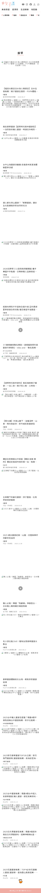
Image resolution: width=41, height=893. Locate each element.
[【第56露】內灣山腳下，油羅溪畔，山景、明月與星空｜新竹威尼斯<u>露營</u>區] (20, 406)
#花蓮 (5, 876)
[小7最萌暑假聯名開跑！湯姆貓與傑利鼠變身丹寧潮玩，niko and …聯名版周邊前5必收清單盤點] (20, 330)
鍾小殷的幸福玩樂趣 (10, 135)
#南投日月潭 (7, 838)
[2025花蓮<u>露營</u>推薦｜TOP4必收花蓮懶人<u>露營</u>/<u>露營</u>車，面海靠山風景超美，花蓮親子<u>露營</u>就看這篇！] (20, 854)
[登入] (34, 4)
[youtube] (23, 4)
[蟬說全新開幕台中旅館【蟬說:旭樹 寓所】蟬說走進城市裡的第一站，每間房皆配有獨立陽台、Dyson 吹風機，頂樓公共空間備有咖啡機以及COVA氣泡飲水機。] (20, 444)
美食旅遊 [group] (6, 9)
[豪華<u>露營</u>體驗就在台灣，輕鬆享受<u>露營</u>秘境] (20, 664)
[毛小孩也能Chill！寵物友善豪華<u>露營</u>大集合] (20, 626)
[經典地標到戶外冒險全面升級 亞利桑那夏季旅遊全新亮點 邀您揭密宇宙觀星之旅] (20, 292)
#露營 (5, 94)
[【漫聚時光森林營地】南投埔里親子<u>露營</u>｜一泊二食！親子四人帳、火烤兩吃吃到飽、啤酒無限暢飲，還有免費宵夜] (20, 368)
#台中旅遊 (6, 799)
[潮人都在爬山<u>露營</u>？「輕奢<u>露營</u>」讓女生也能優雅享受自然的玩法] (20, 187)
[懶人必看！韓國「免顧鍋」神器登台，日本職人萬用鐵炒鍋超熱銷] (20, 588)
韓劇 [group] (32, 15)
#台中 (5, 465)
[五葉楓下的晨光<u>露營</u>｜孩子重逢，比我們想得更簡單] (20, 482)
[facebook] (30, 4)
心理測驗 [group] (6, 15)
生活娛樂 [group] (25, 9)
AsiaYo (5, 726)
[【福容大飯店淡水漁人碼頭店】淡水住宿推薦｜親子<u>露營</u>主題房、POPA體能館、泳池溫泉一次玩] (20, 73)
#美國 (5, 275)
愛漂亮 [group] (15, 9)
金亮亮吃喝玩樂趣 (9, 97)
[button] (38, 4)
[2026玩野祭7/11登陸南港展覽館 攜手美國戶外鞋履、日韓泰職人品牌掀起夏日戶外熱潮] (20, 253)
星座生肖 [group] (24, 15)
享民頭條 (6, 277)
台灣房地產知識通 (9, 211)
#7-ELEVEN (7, 351)
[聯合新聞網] (3, 3)
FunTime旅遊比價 (9, 650)
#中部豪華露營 (8, 723)
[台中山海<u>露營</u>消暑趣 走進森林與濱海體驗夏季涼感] (20, 149)
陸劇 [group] (15, 15)
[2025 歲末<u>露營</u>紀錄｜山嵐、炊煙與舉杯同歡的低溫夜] (20, 520)
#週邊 (5, 609)
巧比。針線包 (7, 429)
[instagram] (27, 4)
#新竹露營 (6, 761)
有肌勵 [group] (34, 9)
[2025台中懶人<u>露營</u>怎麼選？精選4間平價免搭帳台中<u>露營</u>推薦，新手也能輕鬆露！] (20, 702)
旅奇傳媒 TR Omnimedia (12, 173)
